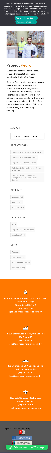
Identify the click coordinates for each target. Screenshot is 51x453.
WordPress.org (18, 268)
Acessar (15, 252)
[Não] (47, 13)
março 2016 (17, 202)
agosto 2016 (17, 197)
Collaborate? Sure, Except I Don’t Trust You (26, 169)
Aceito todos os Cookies (26, 18)
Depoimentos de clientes (23, 230)
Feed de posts (18, 257)
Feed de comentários (21, 262)
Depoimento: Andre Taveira (24, 163)
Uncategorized (18, 235)
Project (19, 65)
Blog (14, 224)
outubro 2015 (18, 207)
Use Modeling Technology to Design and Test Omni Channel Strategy (25, 177)
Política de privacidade (26, 22)
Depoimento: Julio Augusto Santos (27, 152)
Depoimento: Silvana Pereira (24, 157)
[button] (27, 447)
